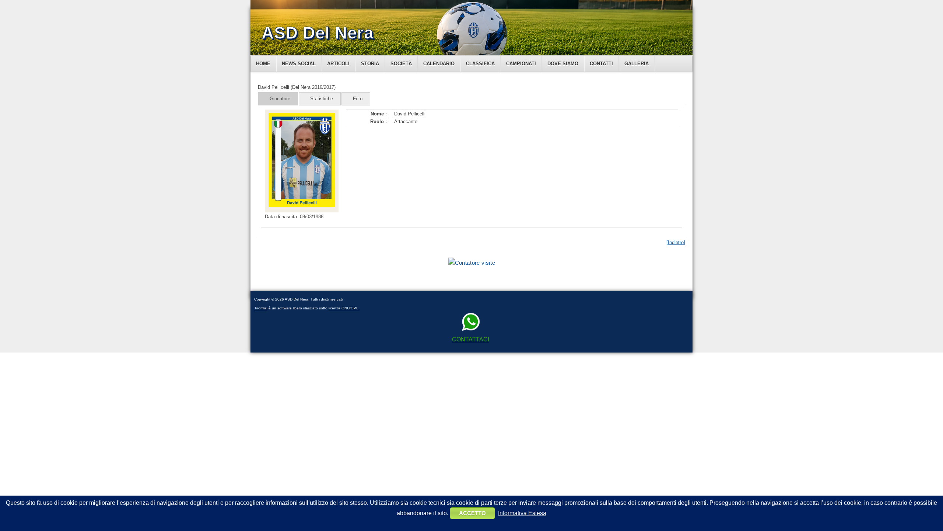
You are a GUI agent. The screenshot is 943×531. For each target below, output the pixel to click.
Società (401, 63)
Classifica (480, 63)
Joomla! (260, 308)
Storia (370, 63)
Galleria (636, 63)
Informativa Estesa (522, 513)
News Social (299, 63)
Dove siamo (562, 63)
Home (263, 63)
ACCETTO (472, 513)
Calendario (439, 63)
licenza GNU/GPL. (344, 308)
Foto (357, 98)
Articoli (338, 63)
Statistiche (321, 98)
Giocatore (280, 98)
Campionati (521, 63)
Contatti (601, 63)
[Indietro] (675, 242)
